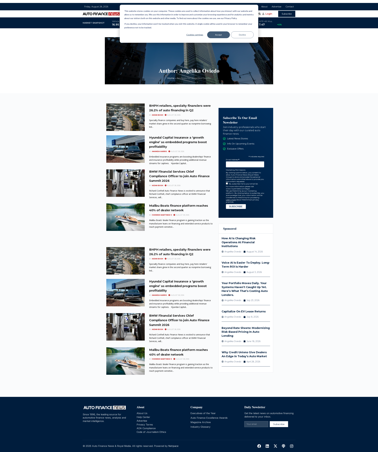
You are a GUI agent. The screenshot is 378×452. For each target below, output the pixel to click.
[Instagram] (291, 446)
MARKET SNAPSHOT (94, 23)
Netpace (173, 446)
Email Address (232, 159)
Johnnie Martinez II (162, 215)
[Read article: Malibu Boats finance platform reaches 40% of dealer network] (125, 217)
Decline (242, 34)
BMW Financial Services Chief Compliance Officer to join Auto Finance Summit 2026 (179, 176)
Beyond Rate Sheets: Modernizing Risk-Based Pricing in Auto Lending (246, 331)
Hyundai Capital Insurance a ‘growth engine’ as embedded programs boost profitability (178, 142)
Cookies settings (194, 34)
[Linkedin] (267, 446)
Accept (218, 34)
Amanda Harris (159, 151)
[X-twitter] (275, 446)
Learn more (231, 200)
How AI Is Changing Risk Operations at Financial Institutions (239, 242)
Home (171, 78)
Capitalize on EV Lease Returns (244, 311)
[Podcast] (283, 446)
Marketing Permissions (235, 170)
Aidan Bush (157, 115)
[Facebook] (259, 446)
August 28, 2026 (173, 115)
